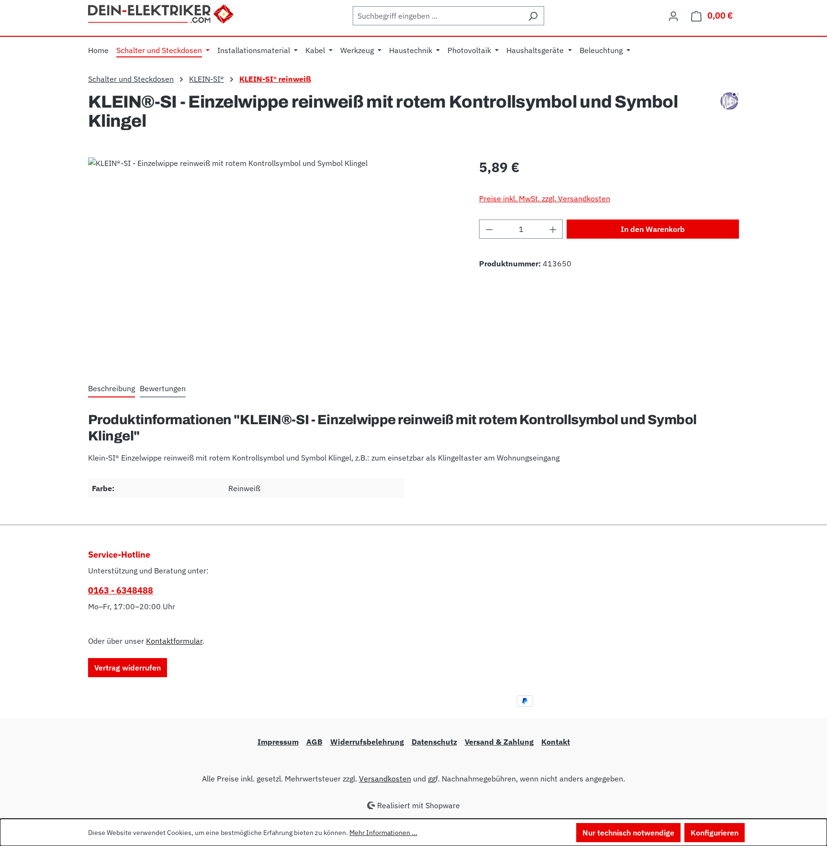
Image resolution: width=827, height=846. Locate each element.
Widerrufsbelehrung (367, 742)
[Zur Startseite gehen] (161, 13)
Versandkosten (385, 778)
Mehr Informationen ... (383, 832)
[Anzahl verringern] (489, 229)
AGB (314, 742)
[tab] (111, 388)
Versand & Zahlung (499, 742)
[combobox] (437, 15)
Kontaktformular (174, 641)
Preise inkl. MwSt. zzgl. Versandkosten (544, 198)
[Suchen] (533, 15)
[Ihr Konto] (673, 15)
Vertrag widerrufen (127, 667)
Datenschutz (434, 742)
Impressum (278, 742)
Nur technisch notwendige (628, 832)
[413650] (273, 260)
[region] (273, 260)
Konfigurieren (714, 832)
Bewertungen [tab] (163, 388)
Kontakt (555, 742)
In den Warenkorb (653, 229)
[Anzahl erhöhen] (553, 229)
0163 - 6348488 (120, 590)
